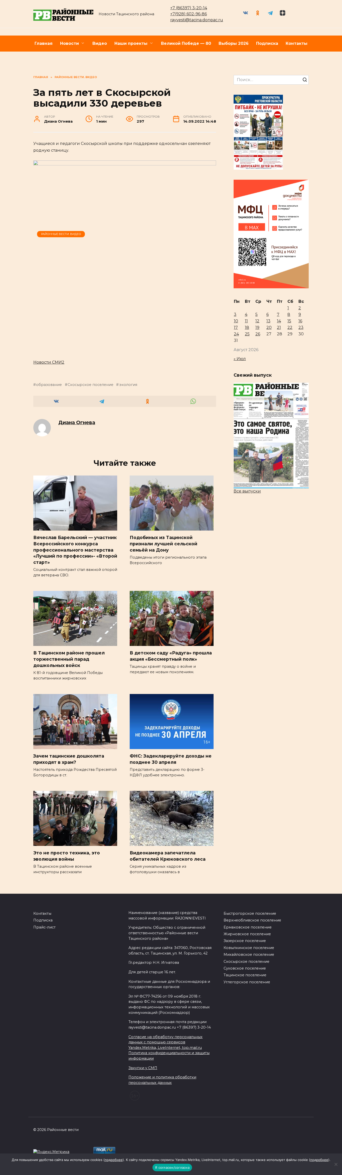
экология (128, 384)
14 (279, 321)
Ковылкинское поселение (249, 948)
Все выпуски (247, 491)
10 (236, 321)
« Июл (240, 358)
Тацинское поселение (245, 975)
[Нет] (335, 1164)
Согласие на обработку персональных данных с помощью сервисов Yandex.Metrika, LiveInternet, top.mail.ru (165, 1042)
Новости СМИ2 (48, 362)
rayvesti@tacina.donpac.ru (196, 20)
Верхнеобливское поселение (252, 920)
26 (257, 334)
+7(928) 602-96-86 (188, 14)
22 (289, 327)
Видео (99, 43)
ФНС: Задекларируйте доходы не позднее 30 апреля (171, 759)
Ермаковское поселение (248, 927)
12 (257, 321)
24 (236, 334)
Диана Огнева (76, 422)
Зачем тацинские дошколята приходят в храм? (68, 759)
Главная (44, 43)
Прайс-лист (44, 927)
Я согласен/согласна (172, 1167)
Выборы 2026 (234, 43)
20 (269, 327)
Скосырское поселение (90, 384)
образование (49, 384)
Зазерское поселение (245, 940)
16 (300, 321)
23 (300, 327)
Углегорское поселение (247, 982)
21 (279, 327)
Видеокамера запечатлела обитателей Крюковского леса (168, 856)
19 (257, 327)
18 (247, 327)
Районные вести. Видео (61, 234)
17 (236, 327)
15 (289, 321)
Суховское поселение (245, 968)
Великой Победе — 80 (186, 43)
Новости (69, 43)
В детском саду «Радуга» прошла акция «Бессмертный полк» (171, 656)
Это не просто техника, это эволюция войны (66, 856)
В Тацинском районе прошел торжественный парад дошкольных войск (69, 659)
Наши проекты (130, 43)
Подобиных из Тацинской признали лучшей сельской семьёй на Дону (163, 543)
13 (268, 321)
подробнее (114, 1160)
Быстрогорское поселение (250, 913)
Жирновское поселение (247, 934)
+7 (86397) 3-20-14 (188, 8)
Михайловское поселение (249, 954)
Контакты (296, 43)
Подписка (267, 43)
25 (247, 334)
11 (246, 321)
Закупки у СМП (142, 1068)
